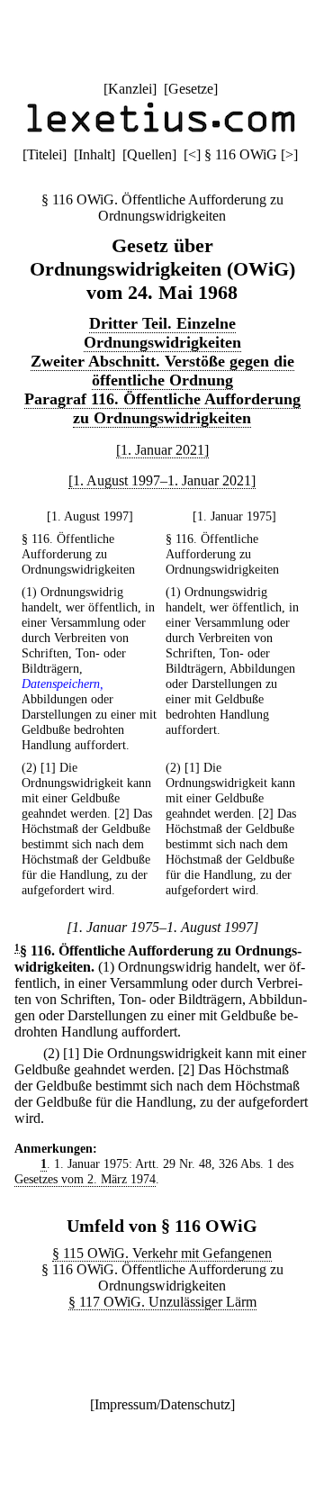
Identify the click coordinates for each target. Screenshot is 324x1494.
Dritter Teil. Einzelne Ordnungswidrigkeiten (162, 332)
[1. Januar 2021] (162, 449)
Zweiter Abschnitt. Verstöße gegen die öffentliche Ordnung (162, 370)
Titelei (44, 154)
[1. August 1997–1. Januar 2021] (162, 480)
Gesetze (190, 88)
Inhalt (94, 154)
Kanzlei (130, 88)
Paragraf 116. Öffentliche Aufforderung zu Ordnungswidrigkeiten (162, 408)
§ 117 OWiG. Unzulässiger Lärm (162, 1301)
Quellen (149, 154)
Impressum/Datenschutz (162, 1404)
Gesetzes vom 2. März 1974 (85, 1179)
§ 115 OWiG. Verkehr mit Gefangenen (162, 1253)
